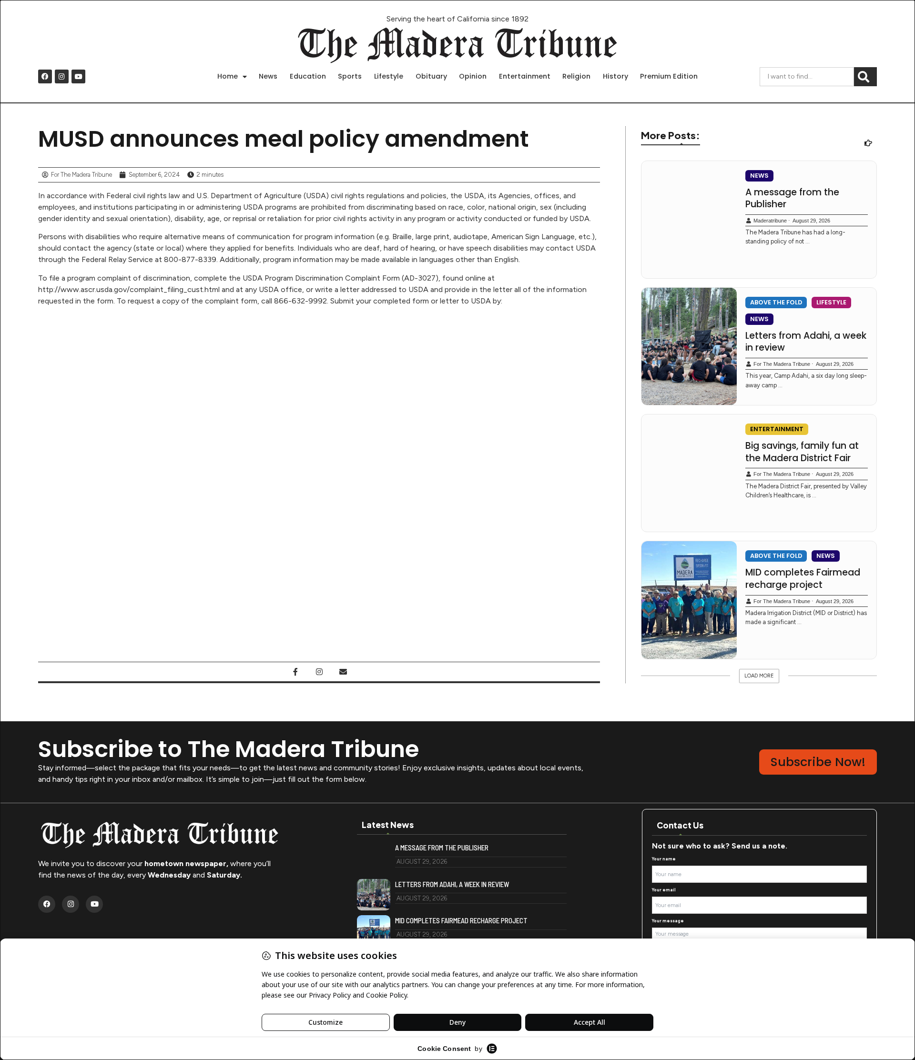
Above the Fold (776, 302)
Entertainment (524, 76)
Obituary (431, 76)
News (268, 76)
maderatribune (770, 220)
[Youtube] (78, 76)
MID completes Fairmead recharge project (802, 578)
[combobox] (807, 76)
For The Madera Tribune (781, 364)
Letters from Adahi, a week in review (805, 342)
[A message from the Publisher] (689, 219)
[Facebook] (45, 76)
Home (227, 76)
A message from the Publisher (792, 198)
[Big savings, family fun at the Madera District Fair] (689, 473)
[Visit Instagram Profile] (319, 671)
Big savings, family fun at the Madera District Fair (802, 452)
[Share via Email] (343, 671)
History (615, 76)
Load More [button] (759, 676)
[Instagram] (62, 76)
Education (308, 76)
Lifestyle (388, 76)
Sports (350, 76)
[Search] (865, 76)
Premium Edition (669, 76)
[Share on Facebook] (295, 671)
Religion (576, 76)
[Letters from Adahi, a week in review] (689, 346)
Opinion (473, 76)
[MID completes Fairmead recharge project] (689, 599)
